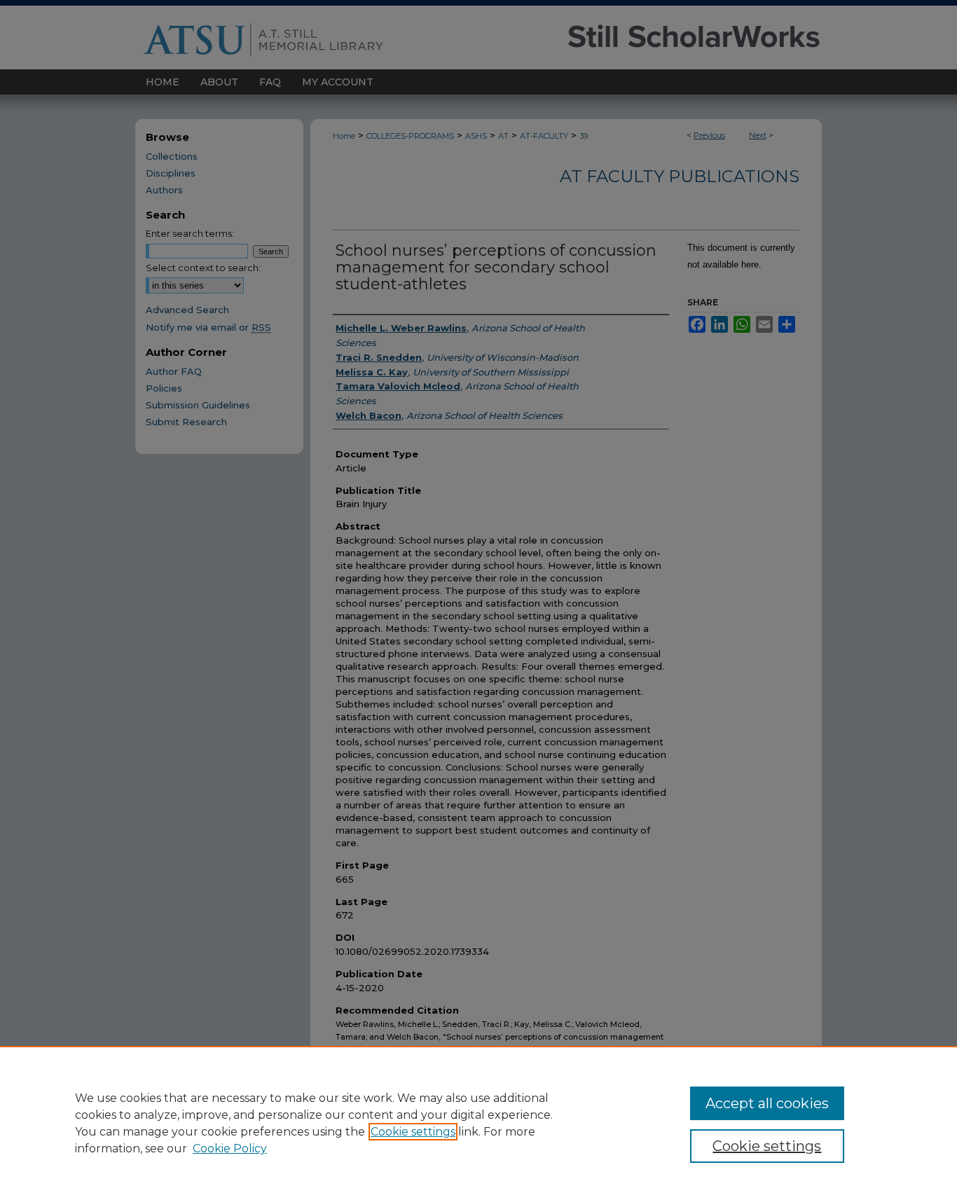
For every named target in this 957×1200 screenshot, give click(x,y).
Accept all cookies (767, 1103)
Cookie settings (413, 1131)
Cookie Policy (230, 1148)
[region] (478, 1123)
